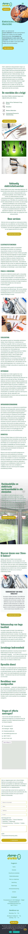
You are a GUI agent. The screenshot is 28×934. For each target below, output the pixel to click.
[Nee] (25, 929)
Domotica (16, 823)
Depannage (12, 821)
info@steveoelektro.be (14, 901)
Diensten (14, 870)
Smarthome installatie (14, 873)
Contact (14, 891)
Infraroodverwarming (8, 823)
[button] (22, 3)
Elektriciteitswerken (7, 819)
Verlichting (5, 821)
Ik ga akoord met (10, 835)
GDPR (2, 833)
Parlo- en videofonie (14, 879)
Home (14, 866)
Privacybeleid (16, 932)
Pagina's (14, 863)
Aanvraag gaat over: (6, 817)
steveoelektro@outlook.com (14, 903)
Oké (10, 932)
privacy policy (14, 835)
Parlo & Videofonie (18, 819)
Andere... (23, 823)
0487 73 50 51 (14, 905)
